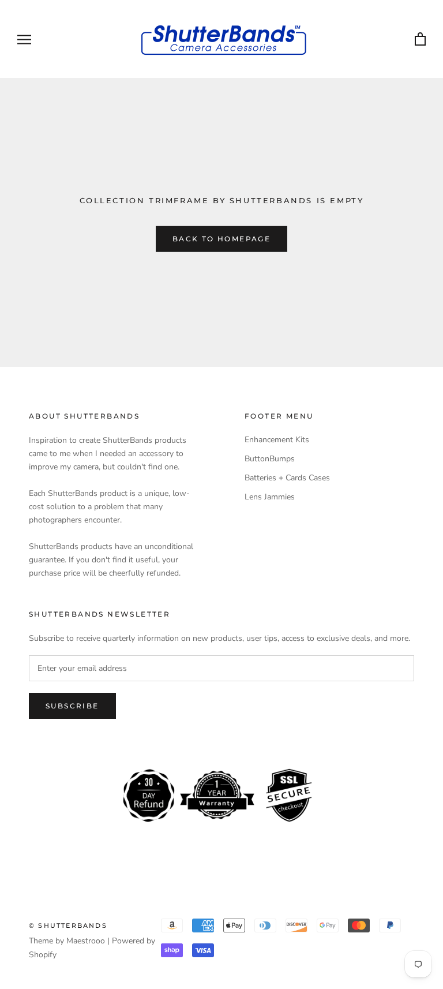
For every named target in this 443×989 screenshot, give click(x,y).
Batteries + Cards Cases (287, 477)
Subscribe (72, 705)
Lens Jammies (270, 496)
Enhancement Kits (277, 439)
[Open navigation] (24, 39)
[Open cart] (420, 39)
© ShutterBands (68, 925)
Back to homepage (221, 238)
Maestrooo (85, 940)
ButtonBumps (270, 458)
